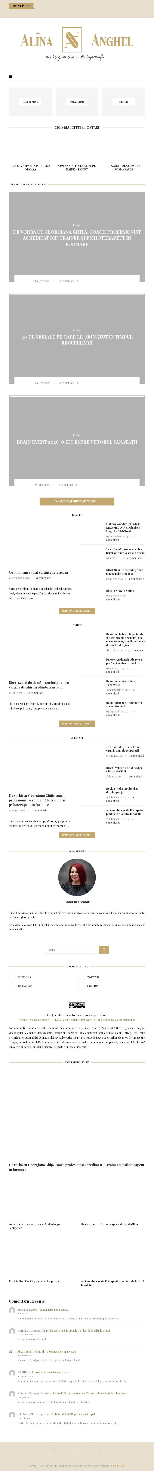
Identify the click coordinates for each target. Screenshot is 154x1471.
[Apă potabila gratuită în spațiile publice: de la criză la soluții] (91, 815)
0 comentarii (66, 281)
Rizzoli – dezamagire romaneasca (123, 167)
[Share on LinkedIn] (102, 281)
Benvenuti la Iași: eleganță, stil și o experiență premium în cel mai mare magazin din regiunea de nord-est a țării (125, 639)
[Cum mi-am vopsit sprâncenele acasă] (41, 544)
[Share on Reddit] (107, 281)
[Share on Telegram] (117, 281)
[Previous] (38, 6)
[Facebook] (67, 12)
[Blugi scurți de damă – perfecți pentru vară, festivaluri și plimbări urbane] (41, 654)
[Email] (87, 12)
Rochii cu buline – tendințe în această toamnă (124, 704)
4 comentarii (134, 558)
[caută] (104, 950)
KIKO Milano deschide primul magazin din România (124, 572)
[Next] (43, 6)
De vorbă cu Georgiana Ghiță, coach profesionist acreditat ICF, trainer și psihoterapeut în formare (77, 238)
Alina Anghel (24, 1351)
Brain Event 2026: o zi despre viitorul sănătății (77, 442)
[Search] (143, 76)
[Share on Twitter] (92, 281)
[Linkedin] (82, 12)
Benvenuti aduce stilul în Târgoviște (121, 683)
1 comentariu (136, 579)
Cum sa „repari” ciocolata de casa (30, 167)
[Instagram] (77, 12)
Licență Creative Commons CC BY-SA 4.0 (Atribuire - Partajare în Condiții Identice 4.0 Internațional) (77, 1020)
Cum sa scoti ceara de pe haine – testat (77, 167)
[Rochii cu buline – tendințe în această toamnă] (91, 708)
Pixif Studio (119, 1465)
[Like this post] (82, 281)
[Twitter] (72, 12)
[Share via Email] (121, 281)
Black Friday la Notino (120, 591)
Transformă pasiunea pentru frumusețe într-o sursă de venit (125, 551)
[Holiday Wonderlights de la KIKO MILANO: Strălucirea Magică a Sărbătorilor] (91, 529)
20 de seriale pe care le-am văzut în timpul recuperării (77, 340)
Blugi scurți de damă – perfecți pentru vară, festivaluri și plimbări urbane (39, 684)
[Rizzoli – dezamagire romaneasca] (123, 146)
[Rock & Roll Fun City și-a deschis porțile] (91, 794)
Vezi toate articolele (76, 610)
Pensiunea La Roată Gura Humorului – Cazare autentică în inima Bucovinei (84, 1393)
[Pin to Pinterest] (97, 281)
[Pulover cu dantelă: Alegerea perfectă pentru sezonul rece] (91, 665)
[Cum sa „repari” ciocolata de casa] (30, 146)
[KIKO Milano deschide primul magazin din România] (91, 575)
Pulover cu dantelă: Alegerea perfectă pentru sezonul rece (124, 661)
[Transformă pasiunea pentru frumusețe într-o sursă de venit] (91, 554)
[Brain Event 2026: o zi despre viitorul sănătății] (91, 773)
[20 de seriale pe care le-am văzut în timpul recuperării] (91, 752)
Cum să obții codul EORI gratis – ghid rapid (70, 1414)
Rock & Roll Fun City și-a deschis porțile (122, 790)
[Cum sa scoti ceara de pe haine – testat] (77, 146)
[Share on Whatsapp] (112, 281)
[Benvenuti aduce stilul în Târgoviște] (91, 686)
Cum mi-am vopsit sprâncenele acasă (38, 572)
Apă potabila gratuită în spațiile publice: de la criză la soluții (125, 812)
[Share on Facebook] (87, 281)
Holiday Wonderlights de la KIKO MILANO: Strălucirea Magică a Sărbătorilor (123, 527)
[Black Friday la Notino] (91, 596)
